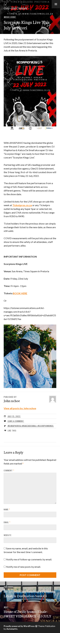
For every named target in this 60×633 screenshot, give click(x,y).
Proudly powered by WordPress (19, 626)
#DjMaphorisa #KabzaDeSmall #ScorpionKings (31, 425)
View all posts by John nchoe (20, 408)
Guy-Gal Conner (15, 7)
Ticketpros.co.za (22, 205)
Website (7, 535)
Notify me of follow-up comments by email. (29, 559)
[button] (56, 4)
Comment (9, 470)
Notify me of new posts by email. (23, 566)
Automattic (12, 629)
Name (7, 509)
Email (7, 522)
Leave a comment (16, 421)
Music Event (10, 17)
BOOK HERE (20, 293)
